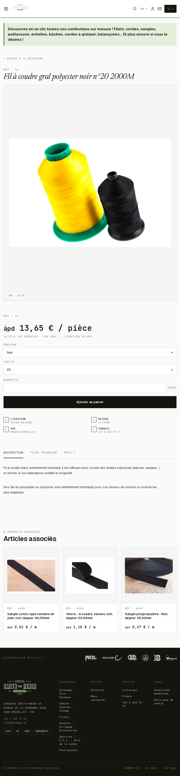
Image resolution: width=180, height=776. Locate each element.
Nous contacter (98, 698)
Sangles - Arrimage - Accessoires (68, 727)
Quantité (11, 379)
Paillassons (68, 750)
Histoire (97, 690)
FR (142, 8)
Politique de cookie (163, 701)
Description (13, 452)
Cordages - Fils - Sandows (67, 694)
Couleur (10, 344)
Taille (9, 361)
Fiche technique (43, 452)
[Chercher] (135, 8)
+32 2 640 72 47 (15, 719)
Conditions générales (162, 692)
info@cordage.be (15, 722)
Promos (127, 696)
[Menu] (6, 8)
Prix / (69, 452)
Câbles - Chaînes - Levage (66, 707)
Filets (64, 717)
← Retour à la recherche (23, 58)
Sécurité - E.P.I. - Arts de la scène (70, 740)
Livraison (129, 690)
